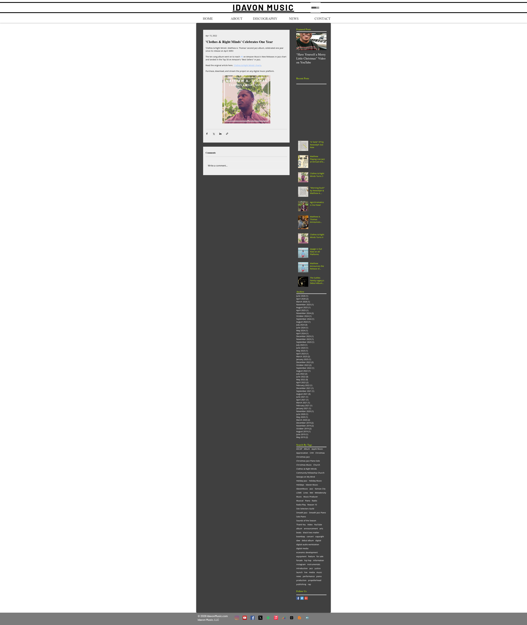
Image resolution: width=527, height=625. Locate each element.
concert (310, 536)
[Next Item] (322, 42)
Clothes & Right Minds (306, 469)
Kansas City (320, 489)
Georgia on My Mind (305, 477)
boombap (300, 536)
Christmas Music (304, 465)
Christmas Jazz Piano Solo (308, 461)
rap (309, 584)
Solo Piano (301, 516)
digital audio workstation (307, 544)
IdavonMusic (302, 489)
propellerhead (314, 580)
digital (318, 540)
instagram (301, 564)
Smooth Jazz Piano (317, 512)
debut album (308, 540)
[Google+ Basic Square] (306, 598)
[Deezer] (284, 618)
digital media (302, 548)
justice (318, 568)
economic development (307, 552)
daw (298, 540)
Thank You (301, 524)
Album (307, 449)
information (318, 560)
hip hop (307, 560)
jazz (311, 568)
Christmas (320, 453)
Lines (305, 493)
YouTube (318, 524)
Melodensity (320, 493)
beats (298, 532)
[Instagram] (237, 618)
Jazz (311, 489)
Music (299, 496)
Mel (311, 493)
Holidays (300, 485)
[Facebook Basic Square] (297, 598)
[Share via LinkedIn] (220, 133)
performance (309, 576)
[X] (260, 618)
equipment (301, 556)
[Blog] (299, 618)
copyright (319, 536)
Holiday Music (315, 481)
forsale (299, 560)
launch (299, 572)
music (319, 572)
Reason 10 (312, 504)
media (312, 572)
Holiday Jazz (301, 481)
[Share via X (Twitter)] (213, 133)
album (299, 528)
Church (316, 465)
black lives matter (311, 532)
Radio (314, 500)
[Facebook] (252, 618)
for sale (319, 556)
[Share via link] (227, 133)
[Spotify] (268, 618)
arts (321, 528)
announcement (311, 528)
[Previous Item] (300, 42)
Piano (307, 500)
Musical (299, 500)
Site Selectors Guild (305, 508)
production (301, 580)
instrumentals (313, 564)
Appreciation (302, 453)
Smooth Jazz (301, 512)
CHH (312, 453)
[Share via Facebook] (207, 133)
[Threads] (292, 618)
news (298, 576)
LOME (299, 493)
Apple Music (317, 449)
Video (309, 524)
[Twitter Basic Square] (302, 598)
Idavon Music (312, 485)
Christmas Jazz (303, 457)
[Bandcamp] (307, 618)
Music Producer (310, 496)
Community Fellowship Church (310, 473)
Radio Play (301, 504)
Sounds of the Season (306, 520)
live (305, 572)
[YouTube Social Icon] (245, 618)
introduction (302, 568)
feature (311, 556)
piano (319, 576)
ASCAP (299, 449)
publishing (301, 584)
